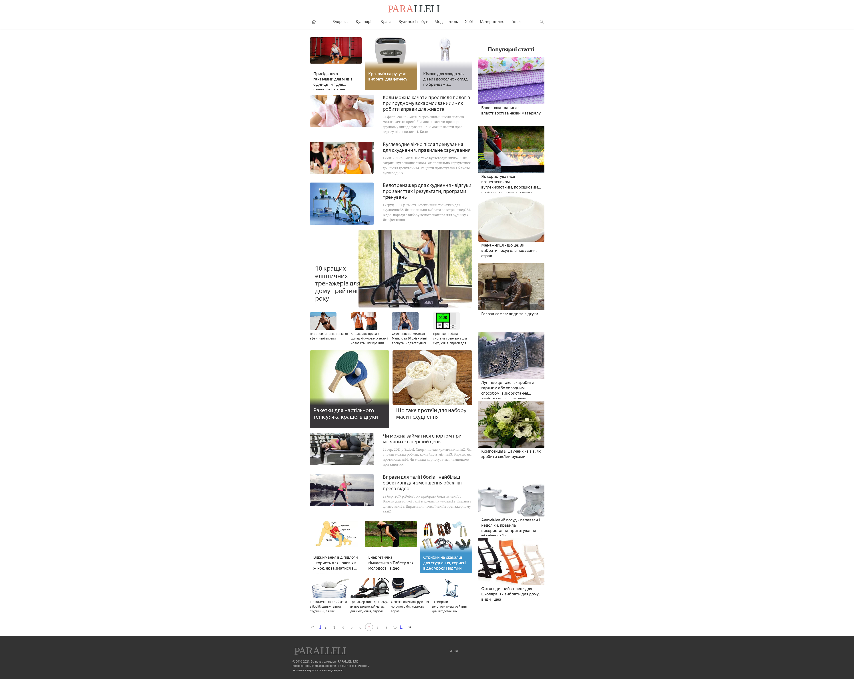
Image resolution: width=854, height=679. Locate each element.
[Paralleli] (414, 9)
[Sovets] (320, 651)
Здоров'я (340, 21)
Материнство (492, 21)
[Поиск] (541, 21)
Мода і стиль (446, 21)
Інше (516, 21)
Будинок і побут (413, 21)
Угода (453, 651)
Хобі (469, 21)
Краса (386, 21)
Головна (314, 22)
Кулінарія (364, 21)
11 (401, 626)
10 (395, 627)
